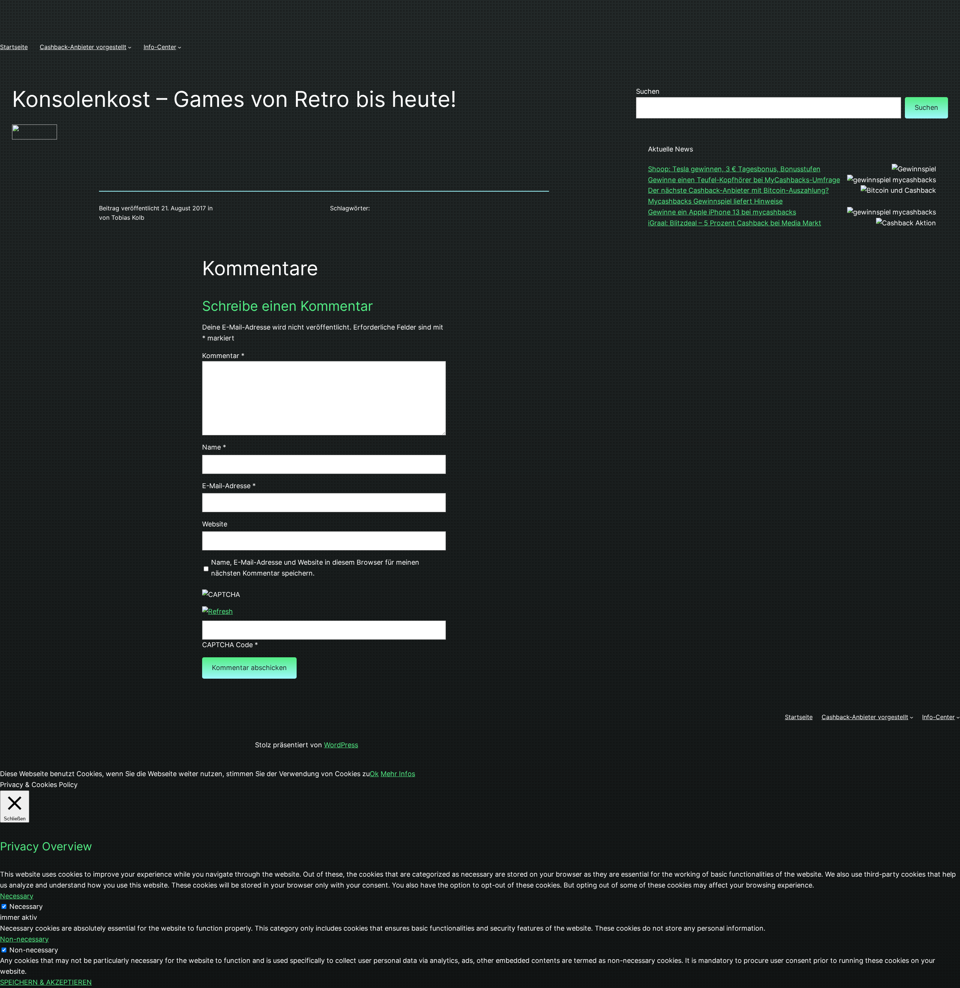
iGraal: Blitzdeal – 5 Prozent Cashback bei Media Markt (734, 223)
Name (214, 447)
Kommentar (223, 356)
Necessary (26, 906)
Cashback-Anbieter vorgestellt (83, 47)
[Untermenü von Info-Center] (180, 47)
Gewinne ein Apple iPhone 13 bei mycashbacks (722, 212)
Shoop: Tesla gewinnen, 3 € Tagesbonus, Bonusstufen (734, 169)
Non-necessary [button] (24, 939)
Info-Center (160, 47)
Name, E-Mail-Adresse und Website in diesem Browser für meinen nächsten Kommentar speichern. (315, 567)
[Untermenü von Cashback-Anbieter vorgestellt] (130, 47)
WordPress (341, 745)
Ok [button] (374, 774)
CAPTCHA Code (227, 645)
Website (214, 524)
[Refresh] (217, 611)
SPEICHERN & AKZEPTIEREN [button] (46, 982)
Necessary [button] (16, 896)
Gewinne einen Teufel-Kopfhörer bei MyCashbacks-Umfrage (744, 180)
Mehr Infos (398, 774)
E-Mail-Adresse (229, 486)
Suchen (648, 91)
